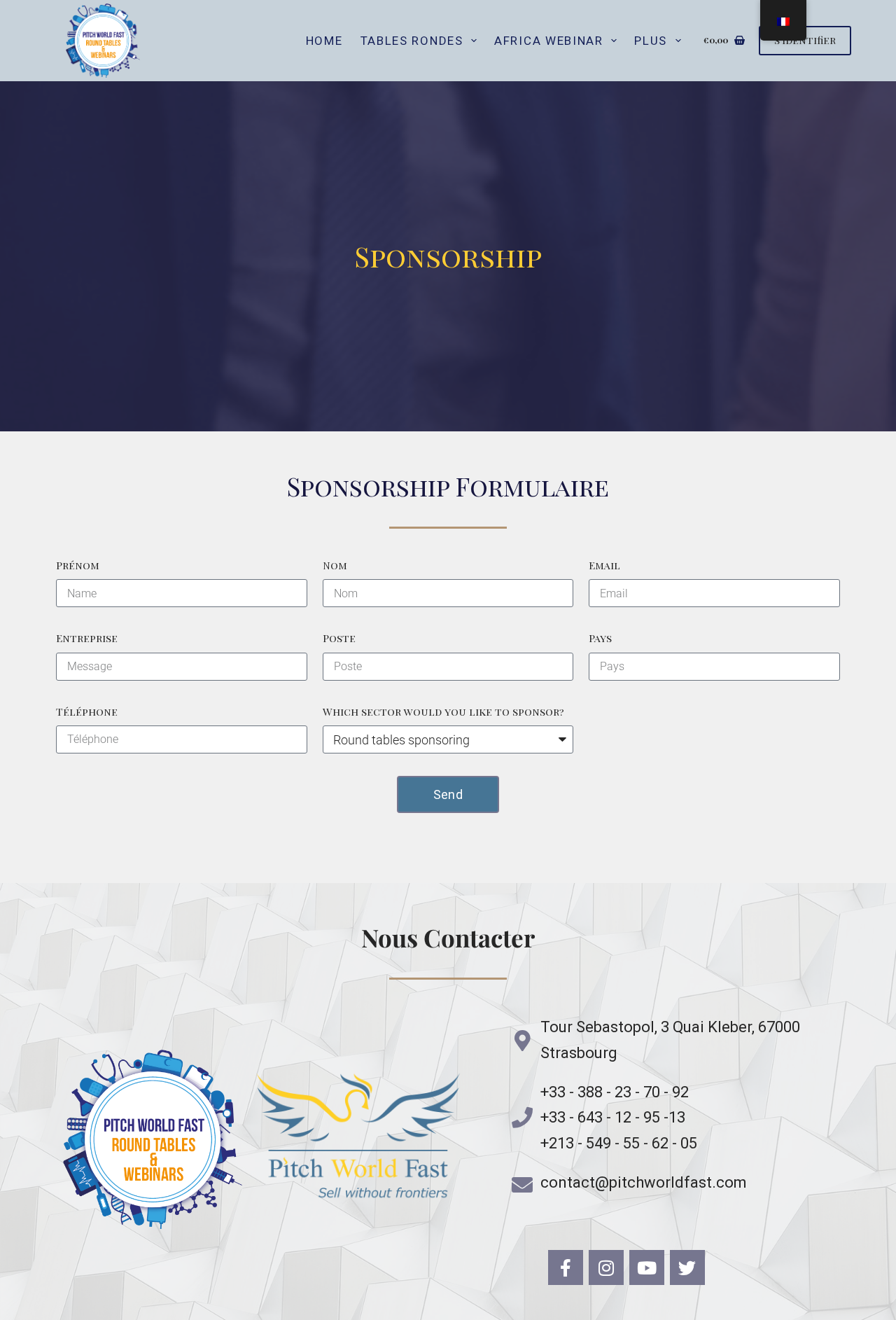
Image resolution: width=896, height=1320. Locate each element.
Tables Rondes (411, 41)
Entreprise (87, 638)
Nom (335, 565)
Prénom (77, 565)
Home (324, 41)
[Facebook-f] (565, 1267)
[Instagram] (606, 1267)
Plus (650, 41)
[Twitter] (687, 1267)
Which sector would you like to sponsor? (443, 711)
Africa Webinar (548, 41)
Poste (339, 638)
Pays (600, 638)
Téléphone (87, 711)
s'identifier (805, 40)
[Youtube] (646, 1267)
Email (604, 565)
